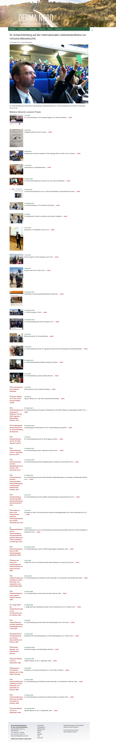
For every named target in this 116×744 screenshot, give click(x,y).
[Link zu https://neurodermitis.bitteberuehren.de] (92, 30)
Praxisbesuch (22, 29)
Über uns (42, 29)
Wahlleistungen (41, 729)
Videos (39, 732)
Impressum (58, 29)
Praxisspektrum (41, 727)
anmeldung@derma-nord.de (21, 736)
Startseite (12, 29)
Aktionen (39, 730)
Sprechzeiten (40, 725)
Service (50, 29)
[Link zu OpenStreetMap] (75, 727)
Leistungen (32, 29)
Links (38, 736)
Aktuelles (39, 734)
